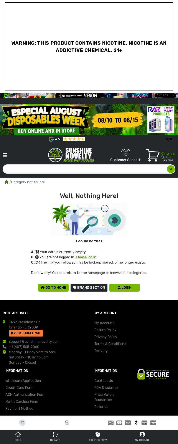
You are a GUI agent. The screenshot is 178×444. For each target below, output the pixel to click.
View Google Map (27, 333)
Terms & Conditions (110, 344)
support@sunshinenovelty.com (34, 342)
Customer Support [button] (125, 160)
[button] (5, 155)
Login (126, 288)
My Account (104, 323)
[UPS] (67, 422)
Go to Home (55, 288)
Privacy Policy (105, 337)
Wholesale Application (23, 381)
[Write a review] (74, 139)
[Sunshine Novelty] (72, 155)
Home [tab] (18, 440)
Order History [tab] (98, 440)
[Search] (171, 169)
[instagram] (22, 422)
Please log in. (86, 257)
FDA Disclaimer (106, 388)
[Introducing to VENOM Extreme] (89, 95)
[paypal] (144, 422)
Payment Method (19, 408)
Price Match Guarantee (104, 397)
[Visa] (128, 422)
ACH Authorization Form (25, 395)
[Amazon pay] (110, 422)
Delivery (101, 351)
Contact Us (103, 381)
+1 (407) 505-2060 (24, 347)
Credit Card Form (19, 388)
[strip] (154, 422)
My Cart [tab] (55, 440)
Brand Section (90, 288)
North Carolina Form (21, 401)
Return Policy (105, 330)
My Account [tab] (142, 440)
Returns (100, 407)
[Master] (119, 422)
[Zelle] (136, 422)
